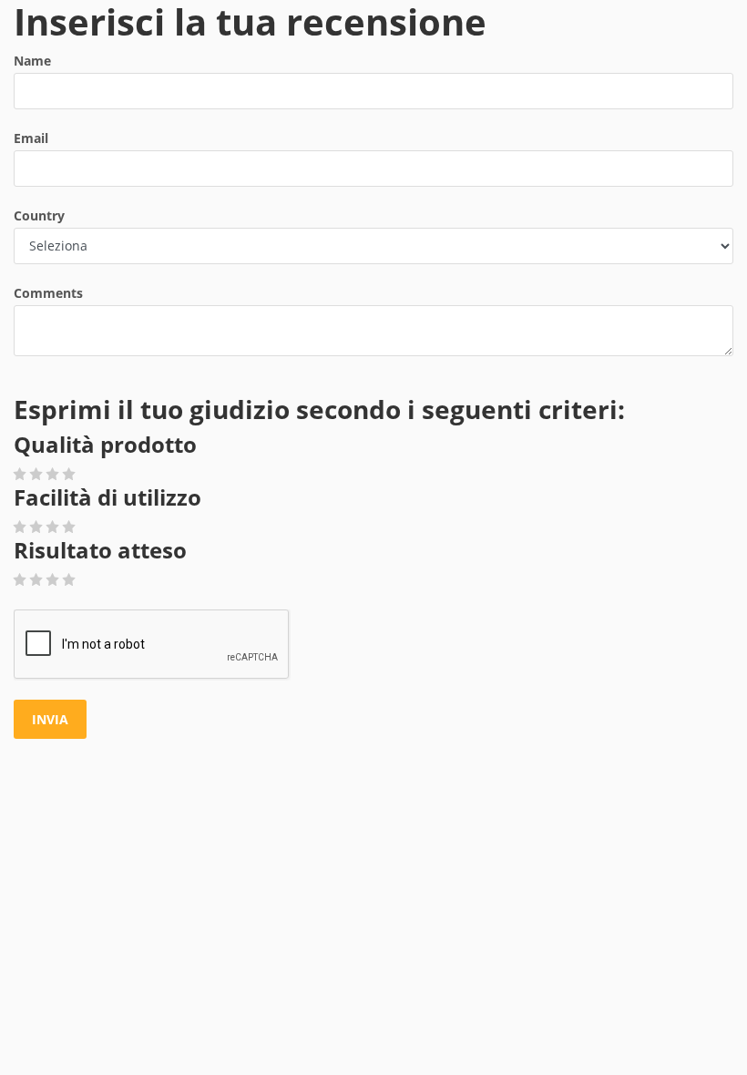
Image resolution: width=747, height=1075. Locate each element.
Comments (48, 293)
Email (31, 138)
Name (32, 60)
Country (39, 215)
